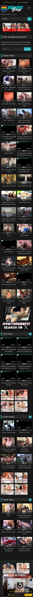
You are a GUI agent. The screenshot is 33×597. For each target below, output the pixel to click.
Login (19, 2)
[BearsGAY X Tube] (13, 9)
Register (25, 2)
